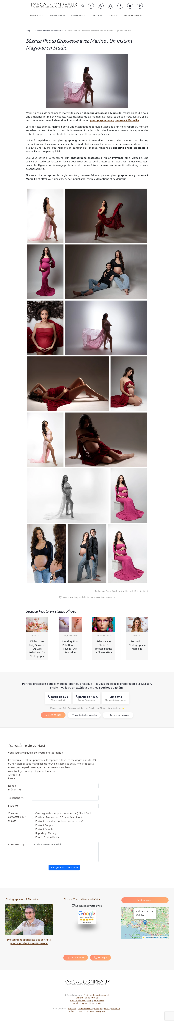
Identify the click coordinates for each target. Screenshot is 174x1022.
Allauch (72, 1011)
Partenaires (99, 1000)
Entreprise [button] (77, 15)
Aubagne (98, 1008)
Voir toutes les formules (86, 715)
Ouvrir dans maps (145, 900)
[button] (82, 5)
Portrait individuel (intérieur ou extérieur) (59, 821)
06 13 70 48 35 (54, 715)
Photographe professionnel (96, 995)
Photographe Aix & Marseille (21, 899)
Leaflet (147, 937)
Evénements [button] (56, 15)
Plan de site (95, 1003)
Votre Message (16, 844)
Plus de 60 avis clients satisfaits (81, 899)
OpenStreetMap (161, 937)
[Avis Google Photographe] (87, 917)
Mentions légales (80, 1003)
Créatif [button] (95, 15)
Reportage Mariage (46, 833)
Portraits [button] (35, 15)
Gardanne (115, 1008)
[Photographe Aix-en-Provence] (87, 982)
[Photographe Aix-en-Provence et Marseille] (29, 919)
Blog (89, 1000)
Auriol (107, 1008)
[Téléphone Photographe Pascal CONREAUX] (91, 6)
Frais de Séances (78, 1000)
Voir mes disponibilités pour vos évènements (89, 597)
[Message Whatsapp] (101, 6)
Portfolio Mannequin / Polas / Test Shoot (58, 817)
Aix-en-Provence (85, 1008)
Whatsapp (102, 957)
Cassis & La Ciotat (86, 1011)
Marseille (72, 1008)
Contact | (80, 997)
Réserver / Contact (134, 15)
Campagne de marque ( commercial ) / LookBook (63, 813)
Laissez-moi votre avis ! (88, 905)
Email (13, 806)
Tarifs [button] (111, 15)
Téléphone (16, 797)
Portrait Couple (44, 825)
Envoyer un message (119, 715)
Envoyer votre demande (64, 867)
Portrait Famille (44, 829)
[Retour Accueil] (54, 6)
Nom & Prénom (14, 787)
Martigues (100, 1011)
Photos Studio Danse (47, 837)
